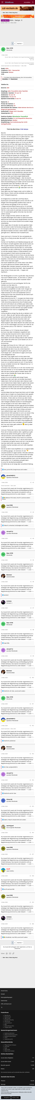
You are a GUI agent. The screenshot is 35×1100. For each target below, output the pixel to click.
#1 (33, 60)
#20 (33, 924)
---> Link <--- (30, 494)
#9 (33, 656)
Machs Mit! (7, 1049)
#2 (33, 482)
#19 (33, 902)
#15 (33, 806)
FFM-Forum (7, 1021)
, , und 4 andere (15, 469)
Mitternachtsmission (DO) (10, 1034)
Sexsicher (6, 1046)
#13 (33, 754)
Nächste (19, 43)
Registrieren (14, 79)
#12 (33, 725)
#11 (33, 704)
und (10, 741)
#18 (33, 876)
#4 (33, 538)
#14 (33, 780)
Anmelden (5, 79)
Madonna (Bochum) (9, 1033)
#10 (33, 677)
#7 (33, 608)
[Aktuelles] (33, 2)
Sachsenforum (8, 1023)
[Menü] (2, 2)
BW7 (5, 1024)
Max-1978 (4, 23)
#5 (33, 560)
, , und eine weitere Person (16, 498)
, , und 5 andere (14, 691)
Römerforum (7, 1017)
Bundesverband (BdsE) (10, 1036)
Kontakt (3, 994)
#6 (33, 581)
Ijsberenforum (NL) (9, 1026)
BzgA (5, 1048)
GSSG (5, 1037)
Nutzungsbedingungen (6, 997)
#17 (33, 854)
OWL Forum (7, 1018)
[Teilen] (31, 60)
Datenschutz (4, 1000)
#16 (33, 832)
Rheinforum (7, 1015)
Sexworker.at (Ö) (8, 1039)
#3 (33, 512)
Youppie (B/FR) (8, 1027)
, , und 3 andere (16, 525)
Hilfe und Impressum (6, 1004)
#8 (33, 629)
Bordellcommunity (9, 1020)
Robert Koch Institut (9, 1051)
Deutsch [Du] (4, 990)
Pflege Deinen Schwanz (10, 1045)
